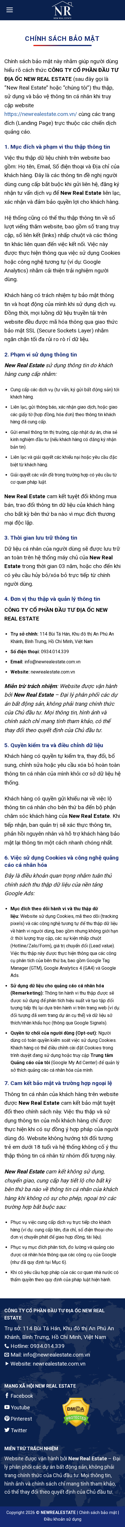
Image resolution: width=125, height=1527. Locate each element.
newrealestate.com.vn (59, 1363)
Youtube (20, 1407)
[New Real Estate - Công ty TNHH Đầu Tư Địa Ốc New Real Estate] (62, 10)
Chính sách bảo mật (98, 1512)
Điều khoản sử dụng (62, 1519)
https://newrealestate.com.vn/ (40, 114)
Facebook (21, 1396)
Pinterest (21, 1419)
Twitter (18, 1430)
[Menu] (9, 9)
